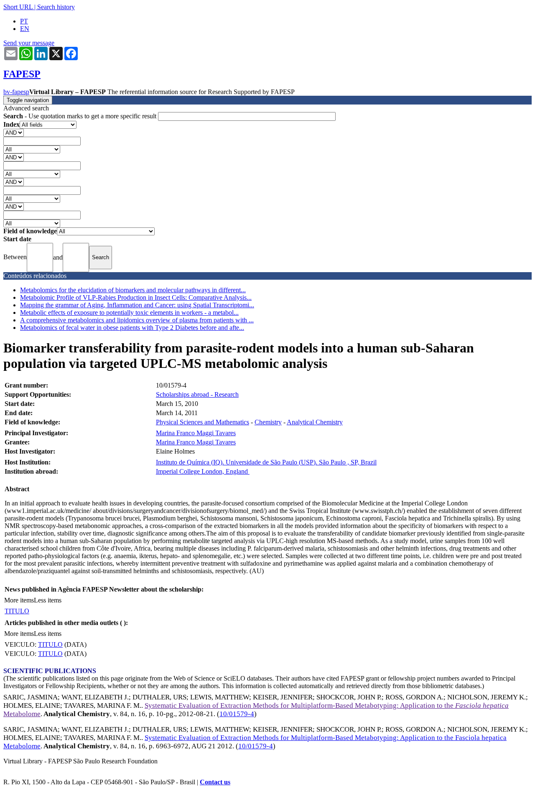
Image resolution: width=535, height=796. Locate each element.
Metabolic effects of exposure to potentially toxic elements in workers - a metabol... (129, 312)
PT (24, 21)
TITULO (17, 611)
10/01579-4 (236, 714)
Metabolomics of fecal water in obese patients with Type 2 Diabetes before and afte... (132, 327)
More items (19, 600)
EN (24, 28)
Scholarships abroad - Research (197, 394)
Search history (56, 6)
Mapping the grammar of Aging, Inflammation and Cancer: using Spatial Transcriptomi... (137, 305)
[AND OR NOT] (13, 132)
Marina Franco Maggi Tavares (196, 432)
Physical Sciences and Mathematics (202, 422)
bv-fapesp (16, 91)
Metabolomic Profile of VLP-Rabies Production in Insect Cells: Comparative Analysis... (136, 297)
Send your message (28, 42)
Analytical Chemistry (315, 422)
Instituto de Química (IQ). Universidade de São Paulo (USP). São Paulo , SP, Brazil (266, 462)
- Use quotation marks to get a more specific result (80, 116)
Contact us (215, 782)
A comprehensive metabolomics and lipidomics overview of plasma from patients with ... (137, 320)
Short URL (18, 6)
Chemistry (268, 422)
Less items (47, 600)
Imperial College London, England (203, 471)
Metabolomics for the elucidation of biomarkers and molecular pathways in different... (133, 289)
